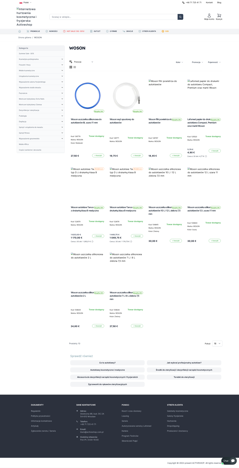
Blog (219, 2)
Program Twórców (130, 436)
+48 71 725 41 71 (194, 2)
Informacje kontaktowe (41, 421)
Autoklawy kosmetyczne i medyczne (107, 370)
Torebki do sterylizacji (184, 377)
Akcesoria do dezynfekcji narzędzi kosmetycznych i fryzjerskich (107, 377)
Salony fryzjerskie (175, 416)
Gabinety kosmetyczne (177, 411)
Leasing (125, 416)
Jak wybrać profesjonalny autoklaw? (184, 362)
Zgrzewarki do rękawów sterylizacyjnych (107, 384)
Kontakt (209, 2)
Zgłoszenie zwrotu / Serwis (43, 431)
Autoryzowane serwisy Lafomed (136, 426)
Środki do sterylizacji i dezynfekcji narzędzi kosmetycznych (184, 370)
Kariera (125, 431)
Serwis (125, 421)
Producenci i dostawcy (177, 431)
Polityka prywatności (40, 416)
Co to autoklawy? (107, 362)
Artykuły (35, 426)
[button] (229, 461)
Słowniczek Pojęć (130, 441)
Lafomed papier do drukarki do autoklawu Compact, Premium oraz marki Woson (202, 122)
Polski (26, 2)
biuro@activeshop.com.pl (91, 432)
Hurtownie (171, 421)
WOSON (38, 37)
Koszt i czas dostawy (131, 411)
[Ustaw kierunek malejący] (70, 61)
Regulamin (35, 411)
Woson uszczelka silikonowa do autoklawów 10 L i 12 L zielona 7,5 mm (164, 210)
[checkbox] (70, 67)
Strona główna (24, 37)
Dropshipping (173, 426)
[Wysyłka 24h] (165, 96)
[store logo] (28, 17)
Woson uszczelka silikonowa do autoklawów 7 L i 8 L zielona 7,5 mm (125, 295)
